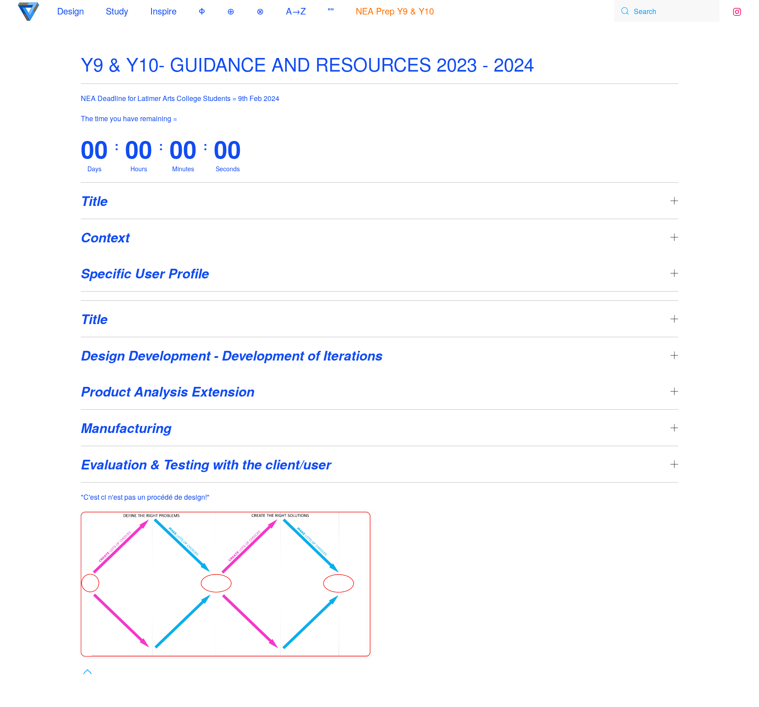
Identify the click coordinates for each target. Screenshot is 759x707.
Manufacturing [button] (126, 427)
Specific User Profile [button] (145, 273)
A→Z (296, 10)
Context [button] (105, 237)
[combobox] (666, 11)
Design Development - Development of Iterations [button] (232, 355)
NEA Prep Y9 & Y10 (395, 10)
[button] (87, 671)
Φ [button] (202, 10)
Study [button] (117, 10)
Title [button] (94, 200)
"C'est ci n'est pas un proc (121, 497)
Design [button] (70, 10)
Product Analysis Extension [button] (167, 391)
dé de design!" (187, 497)
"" (331, 10)
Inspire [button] (163, 10)
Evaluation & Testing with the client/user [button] (206, 464)
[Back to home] (29, 11)
